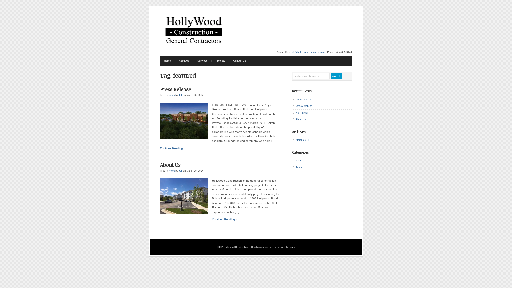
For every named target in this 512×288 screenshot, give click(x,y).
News (172, 95)
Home (167, 60)
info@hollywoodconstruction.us (308, 52)
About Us (184, 60)
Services (202, 60)
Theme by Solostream (284, 247)
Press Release (175, 89)
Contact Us (239, 60)
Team (299, 167)
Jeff (180, 95)
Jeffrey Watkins (304, 106)
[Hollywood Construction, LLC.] (194, 46)
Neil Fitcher (302, 112)
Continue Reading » (172, 148)
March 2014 (302, 140)
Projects (220, 60)
